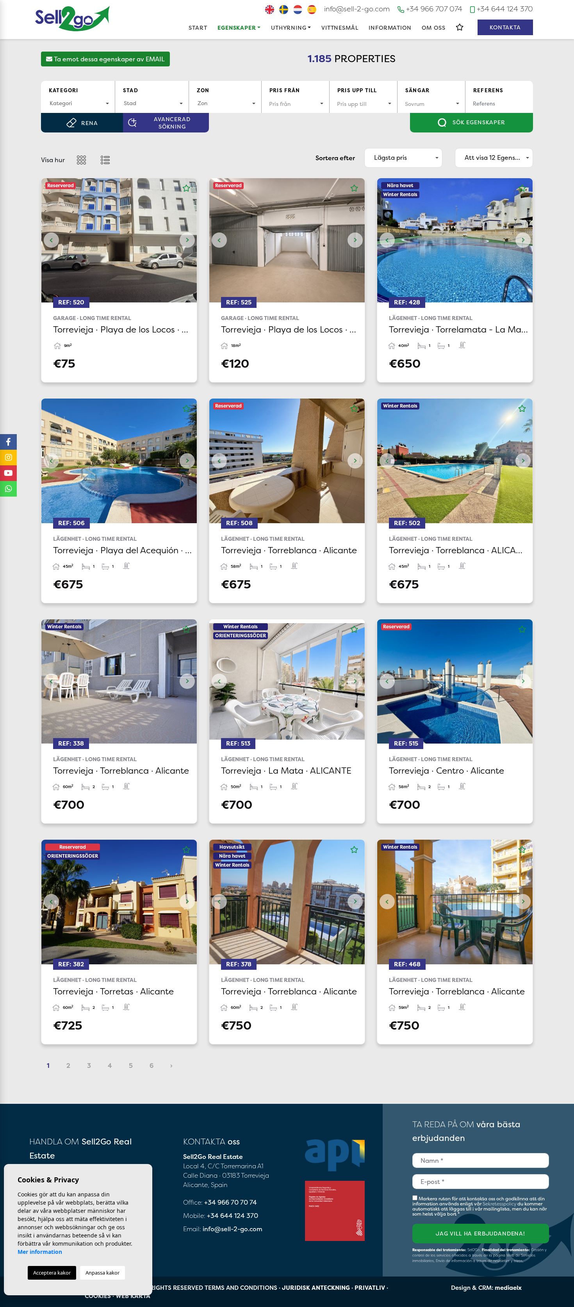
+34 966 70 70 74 (230, 1202)
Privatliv (370, 1288)
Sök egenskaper (478, 122)
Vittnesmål (339, 27)
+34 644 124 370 (504, 9)
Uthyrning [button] (289, 27)
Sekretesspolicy (500, 1203)
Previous (51, 240)
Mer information (40, 1251)
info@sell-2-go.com (357, 9)
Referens (488, 90)
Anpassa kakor (102, 1272)
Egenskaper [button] (236, 27)
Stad (130, 90)
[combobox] (78, 104)
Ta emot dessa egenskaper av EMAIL (108, 59)
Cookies (98, 1296)
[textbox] (78, 103)
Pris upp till (357, 90)
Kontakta (505, 27)
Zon (203, 90)
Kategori (63, 90)
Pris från (284, 90)
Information (390, 27)
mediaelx (508, 1288)
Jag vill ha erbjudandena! (480, 1233)
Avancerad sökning (172, 122)
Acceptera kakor (52, 1272)
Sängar (417, 90)
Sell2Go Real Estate (72, 18)
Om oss (433, 27)
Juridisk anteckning (316, 1288)
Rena (89, 123)
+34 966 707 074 (433, 9)
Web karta (133, 1296)
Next (187, 240)
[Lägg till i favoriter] (186, 188)
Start (198, 27)
